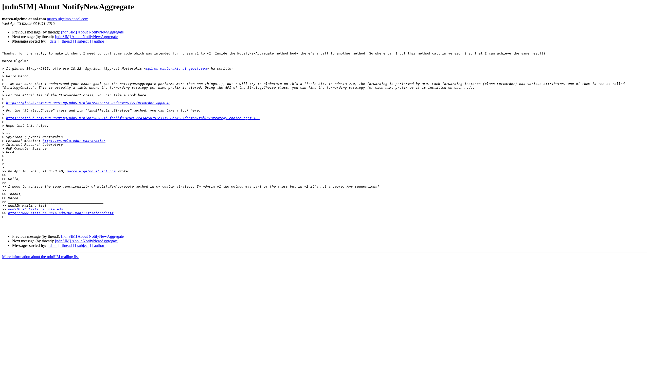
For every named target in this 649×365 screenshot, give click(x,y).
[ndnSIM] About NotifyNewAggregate (92, 32)
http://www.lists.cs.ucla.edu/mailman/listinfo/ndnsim (61, 213)
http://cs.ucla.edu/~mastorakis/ (74, 141)
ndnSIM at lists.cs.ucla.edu (35, 209)
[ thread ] (67, 41)
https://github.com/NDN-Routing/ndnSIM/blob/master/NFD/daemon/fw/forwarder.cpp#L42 (88, 103)
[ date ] (53, 41)
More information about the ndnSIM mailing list (40, 256)
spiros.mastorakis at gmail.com (176, 68)
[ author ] (99, 41)
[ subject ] (83, 41)
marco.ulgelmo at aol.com (67, 19)
